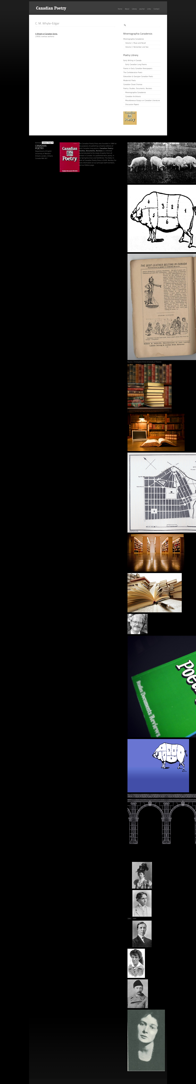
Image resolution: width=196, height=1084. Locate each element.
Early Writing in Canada (132, 60)
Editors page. (89, 165)
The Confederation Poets (132, 72)
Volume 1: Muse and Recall (135, 43)
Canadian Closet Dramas (132, 84)
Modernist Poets (129, 80)
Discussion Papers (132, 104)
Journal (142, 9)
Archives (38, 143)
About (127, 9)
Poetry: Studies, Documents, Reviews (137, 88)
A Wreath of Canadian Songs (46, 34)
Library (134, 9)
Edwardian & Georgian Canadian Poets (138, 76)
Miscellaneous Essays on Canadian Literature (142, 100)
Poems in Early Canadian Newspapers (137, 68)
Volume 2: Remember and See (136, 47)
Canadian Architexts (133, 96)
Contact (156, 9)
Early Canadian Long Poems (136, 64)
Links (149, 9)
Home (120, 9)
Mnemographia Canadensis (133, 39)
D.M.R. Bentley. (108, 160)
